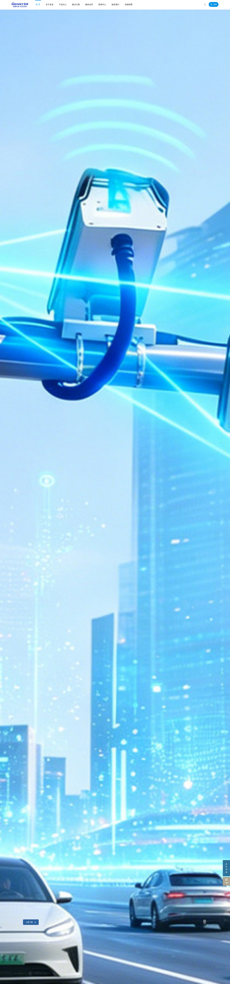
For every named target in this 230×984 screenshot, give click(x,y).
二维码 (226, 883)
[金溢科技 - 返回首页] (20, 5)
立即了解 (29, 922)
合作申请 (226, 868)
